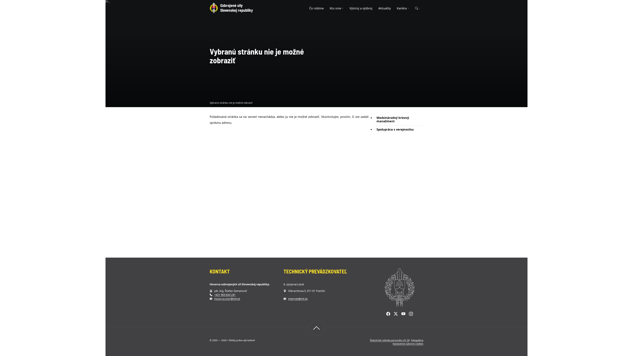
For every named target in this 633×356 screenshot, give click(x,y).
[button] (337, 8)
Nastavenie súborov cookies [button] (408, 343)
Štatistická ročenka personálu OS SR (390, 340)
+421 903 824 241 (225, 295)
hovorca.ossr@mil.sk (227, 299)
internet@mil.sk (298, 299)
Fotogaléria (417, 340)
